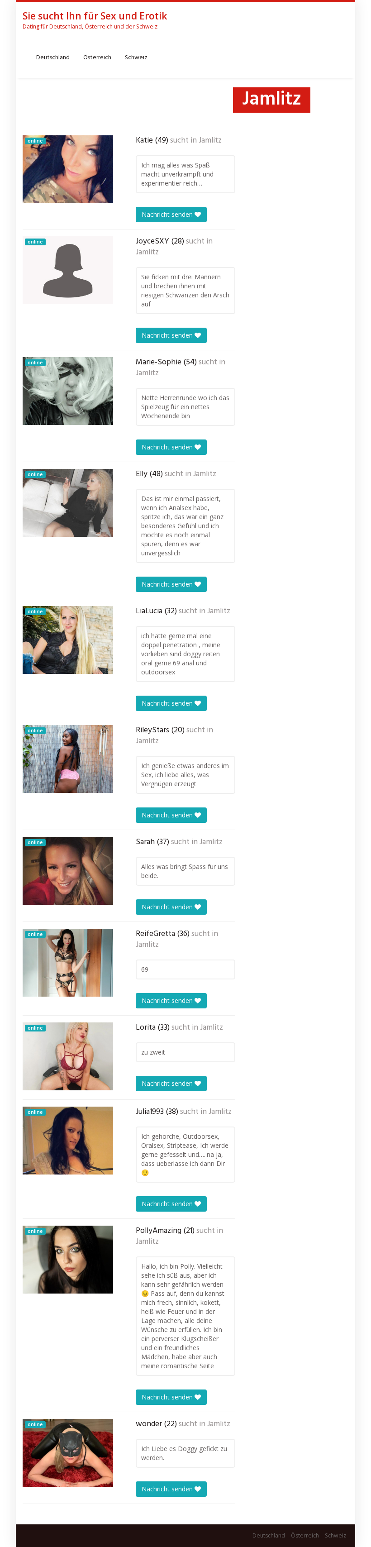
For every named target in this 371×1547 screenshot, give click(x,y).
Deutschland (53, 58)
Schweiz (136, 58)
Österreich (97, 58)
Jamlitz (210, 140)
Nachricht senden (168, 214)
